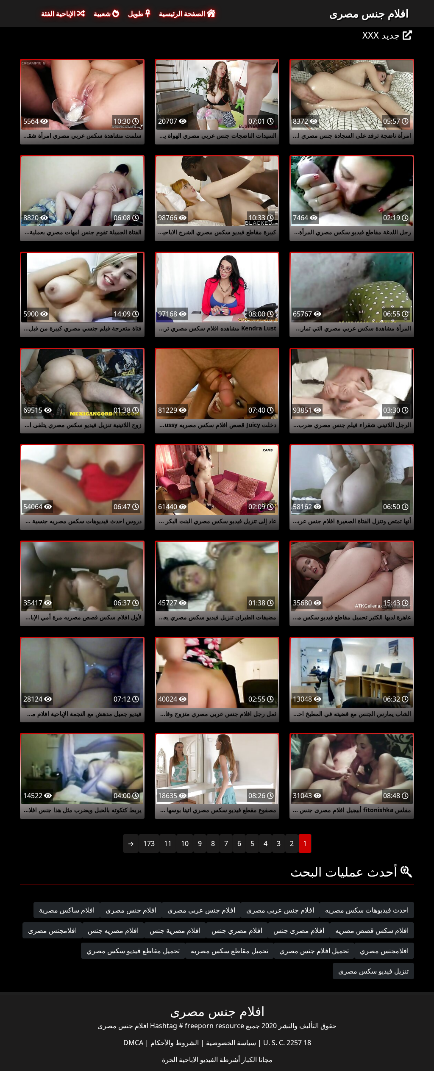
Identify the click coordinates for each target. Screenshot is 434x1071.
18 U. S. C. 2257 (286, 1042)
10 (185, 843)
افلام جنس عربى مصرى (280, 910)
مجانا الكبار (256, 1059)
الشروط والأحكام (174, 1042)
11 (168, 843)
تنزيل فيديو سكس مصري (373, 971)
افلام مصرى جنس (298, 930)
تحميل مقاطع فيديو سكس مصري (133, 950)
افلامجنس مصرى (52, 930)
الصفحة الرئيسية (183, 13)
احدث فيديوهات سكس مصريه (367, 910)
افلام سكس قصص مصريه (372, 930)
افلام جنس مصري (131, 910)
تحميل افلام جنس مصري (314, 950)
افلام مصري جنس (236, 930)
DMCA (133, 1042)
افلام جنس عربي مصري (201, 910)
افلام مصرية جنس (175, 930)
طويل (136, 13)
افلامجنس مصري (384, 950)
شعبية (103, 13)
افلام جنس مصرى (369, 13)
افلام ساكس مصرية (67, 910)
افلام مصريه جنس (113, 930)
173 (149, 843)
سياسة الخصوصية (230, 1042)
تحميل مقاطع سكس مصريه (229, 950)
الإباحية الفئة (59, 13)
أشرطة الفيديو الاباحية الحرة (201, 1059)
